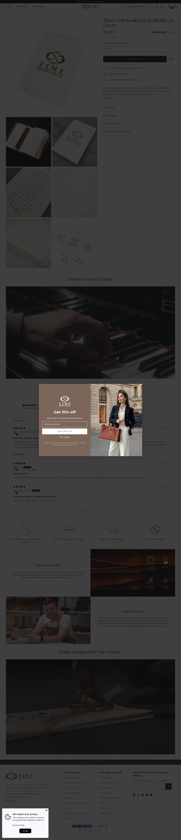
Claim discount (64, 431)
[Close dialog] (138, 387)
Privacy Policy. (19, 825)
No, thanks (65, 437)
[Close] (46, 810)
